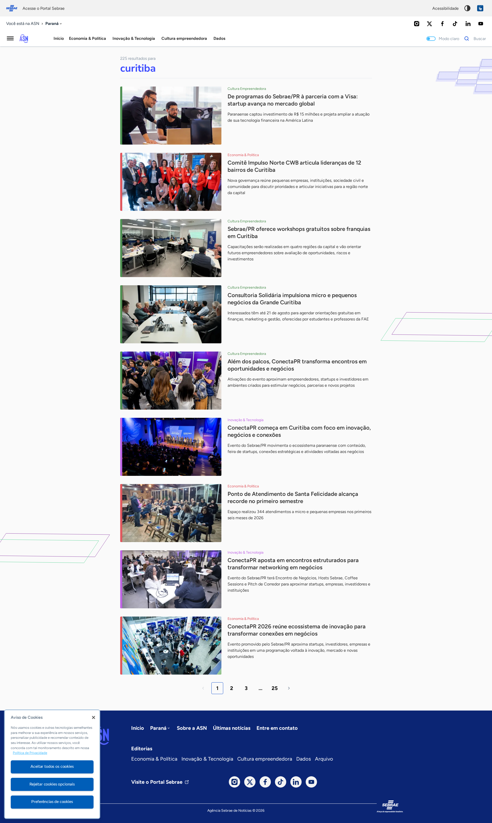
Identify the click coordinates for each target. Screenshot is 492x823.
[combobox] (54, 23)
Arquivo (324, 759)
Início (59, 38)
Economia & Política (154, 759)
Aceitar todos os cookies (52, 766)
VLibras (480, 8)
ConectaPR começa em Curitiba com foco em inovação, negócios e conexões (299, 431)
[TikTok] (455, 23)
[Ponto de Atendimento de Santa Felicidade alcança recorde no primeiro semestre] (170, 513)
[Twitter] (429, 23)
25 (275, 688)
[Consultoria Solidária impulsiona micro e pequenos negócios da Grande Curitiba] (170, 314)
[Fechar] (93, 717)
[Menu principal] (10, 38)
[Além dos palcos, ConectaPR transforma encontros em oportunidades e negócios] (170, 381)
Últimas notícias (231, 728)
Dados (303, 759)
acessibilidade (445, 8)
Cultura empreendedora (264, 759)
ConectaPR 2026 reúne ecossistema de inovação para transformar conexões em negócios (297, 630)
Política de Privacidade (30, 753)
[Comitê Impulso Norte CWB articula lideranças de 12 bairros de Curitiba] (170, 182)
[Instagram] (417, 23)
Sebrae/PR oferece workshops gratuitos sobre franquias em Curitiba (299, 232)
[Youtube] (481, 23)
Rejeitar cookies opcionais (52, 784)
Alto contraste (467, 8)
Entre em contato (277, 728)
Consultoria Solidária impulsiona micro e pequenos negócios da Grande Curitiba (292, 299)
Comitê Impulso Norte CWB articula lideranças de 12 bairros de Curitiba (294, 166)
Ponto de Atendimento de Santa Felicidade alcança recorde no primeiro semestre (293, 497)
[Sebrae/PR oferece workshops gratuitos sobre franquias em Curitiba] (170, 248)
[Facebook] (442, 23)
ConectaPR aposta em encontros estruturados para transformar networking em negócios (293, 564)
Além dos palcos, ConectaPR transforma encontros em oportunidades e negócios (297, 365)
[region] (52, 764)
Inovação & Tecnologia (207, 759)
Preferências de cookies (52, 802)
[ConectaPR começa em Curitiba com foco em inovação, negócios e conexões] (170, 447)
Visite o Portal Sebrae (156, 782)
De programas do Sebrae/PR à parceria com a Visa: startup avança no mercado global (293, 100)
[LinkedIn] (468, 23)
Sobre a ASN (192, 728)
